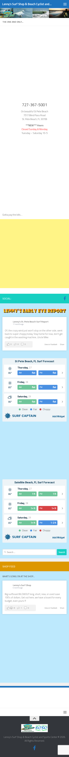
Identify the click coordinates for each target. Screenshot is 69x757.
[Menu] (65, 4)
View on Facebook (51, 344)
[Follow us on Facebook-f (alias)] (65, 298)
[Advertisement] (34, 253)
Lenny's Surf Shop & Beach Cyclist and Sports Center (27, 4)
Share (62, 344)
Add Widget (58, 416)
